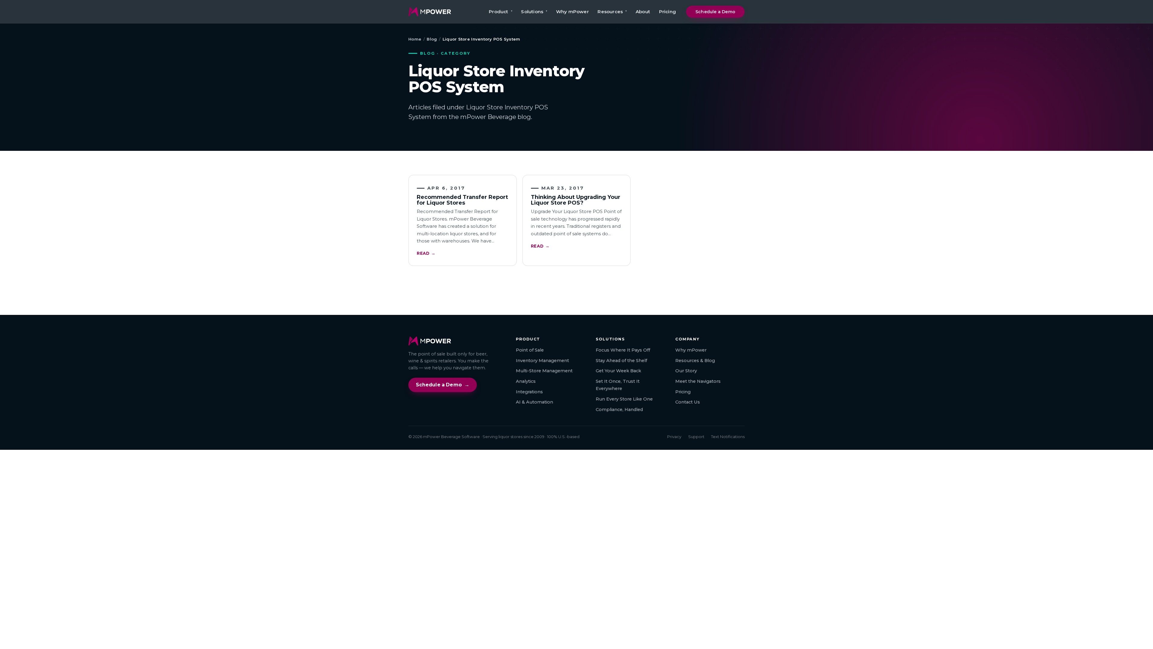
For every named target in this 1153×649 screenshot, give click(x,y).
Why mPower (572, 11)
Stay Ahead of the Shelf (621, 360)
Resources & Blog (695, 360)
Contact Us (687, 402)
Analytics (526, 381)
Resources (612, 11)
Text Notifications (728, 436)
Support (696, 436)
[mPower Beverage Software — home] (429, 11)
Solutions (534, 11)
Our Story (686, 370)
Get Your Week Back (618, 370)
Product (500, 11)
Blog (432, 39)
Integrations (529, 392)
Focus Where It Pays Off (623, 350)
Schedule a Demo (715, 11)
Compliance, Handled (619, 409)
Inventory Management (542, 360)
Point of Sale (530, 350)
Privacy (674, 436)
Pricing (667, 11)
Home (414, 39)
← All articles (576, 283)
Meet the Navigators (698, 381)
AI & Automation (534, 402)
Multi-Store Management (544, 370)
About (643, 11)
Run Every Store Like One (624, 399)
